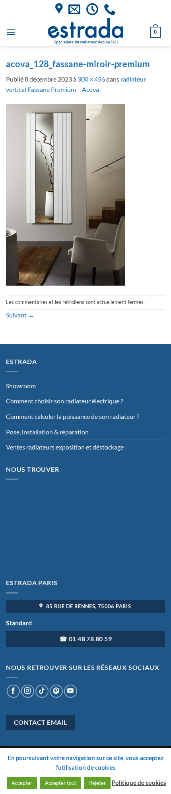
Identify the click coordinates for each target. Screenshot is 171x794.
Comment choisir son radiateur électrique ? (64, 401)
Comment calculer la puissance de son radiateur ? (72, 416)
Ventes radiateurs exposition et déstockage (65, 447)
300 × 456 (91, 79)
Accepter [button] (22, 783)
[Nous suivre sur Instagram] (27, 691)
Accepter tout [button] (60, 783)
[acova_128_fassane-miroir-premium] (65, 194)
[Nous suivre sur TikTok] (42, 691)
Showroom (21, 385)
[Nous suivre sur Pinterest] (56, 691)
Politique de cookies (139, 782)
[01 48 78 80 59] (110, 9)
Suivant (20, 315)
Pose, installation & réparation (47, 432)
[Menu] (11, 32)
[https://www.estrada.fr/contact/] (74, 9)
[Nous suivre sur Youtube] (70, 691)
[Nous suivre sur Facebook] (13, 691)
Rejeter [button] (97, 783)
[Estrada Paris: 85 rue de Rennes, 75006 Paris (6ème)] (59, 9)
